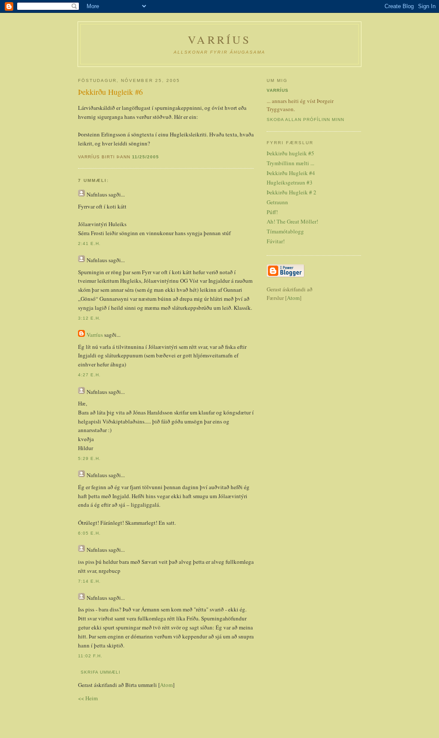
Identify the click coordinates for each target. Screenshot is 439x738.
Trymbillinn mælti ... (290, 163)
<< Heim (88, 698)
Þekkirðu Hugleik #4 (291, 173)
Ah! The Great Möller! (292, 221)
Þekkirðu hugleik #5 (290, 153)
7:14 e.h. (89, 581)
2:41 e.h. (89, 243)
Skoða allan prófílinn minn (305, 119)
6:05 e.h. (89, 533)
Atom (166, 685)
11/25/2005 (145, 156)
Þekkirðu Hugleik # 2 (291, 192)
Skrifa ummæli (100, 672)
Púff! (272, 212)
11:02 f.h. (90, 655)
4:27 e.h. (89, 374)
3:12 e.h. (89, 318)
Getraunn (277, 202)
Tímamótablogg (285, 231)
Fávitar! (276, 241)
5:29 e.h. (89, 458)
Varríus (219, 39)
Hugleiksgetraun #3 (290, 182)
